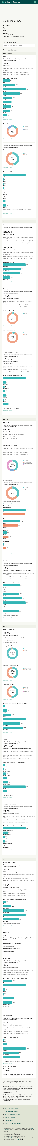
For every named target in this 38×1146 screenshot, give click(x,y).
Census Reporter (13, 2)
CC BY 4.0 (17, 1139)
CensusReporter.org (9, 1137)
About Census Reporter (12, 1111)
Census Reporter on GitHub (13, 1123)
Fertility (5, 561)
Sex (4, 149)
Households (6, 422)
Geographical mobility (9, 804)
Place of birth (7, 958)
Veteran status (7, 1015)
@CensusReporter (10, 1117)
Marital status (7, 480)
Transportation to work (10, 352)
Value (5, 739)
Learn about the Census (12, 1108)
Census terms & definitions (12, 1114)
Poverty (5, 289)
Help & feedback (9, 1120)
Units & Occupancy (8, 629)
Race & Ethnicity (8, 172)
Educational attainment (10, 862)
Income (5, 225)
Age (4, 56)
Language (6, 932)
